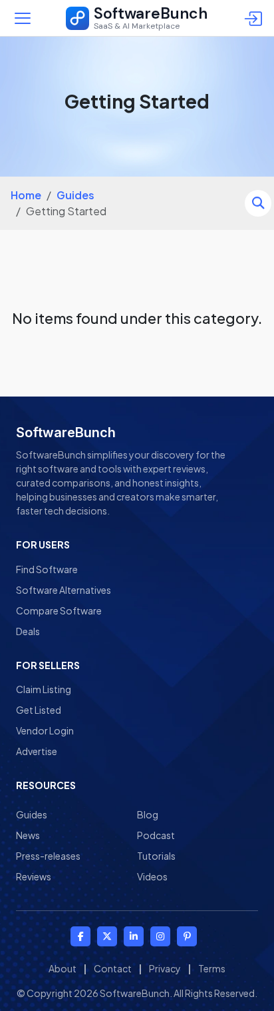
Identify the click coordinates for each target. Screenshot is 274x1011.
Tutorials (156, 856)
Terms (211, 968)
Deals (28, 631)
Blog (147, 814)
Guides (75, 195)
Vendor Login (45, 730)
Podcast (156, 835)
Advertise (36, 751)
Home (26, 195)
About (62, 968)
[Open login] (255, 18)
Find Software (47, 569)
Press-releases (48, 856)
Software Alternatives (63, 590)
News (28, 835)
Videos (152, 876)
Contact (113, 968)
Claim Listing (43, 689)
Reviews (33, 876)
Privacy (165, 968)
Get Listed (38, 710)
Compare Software (59, 610)
